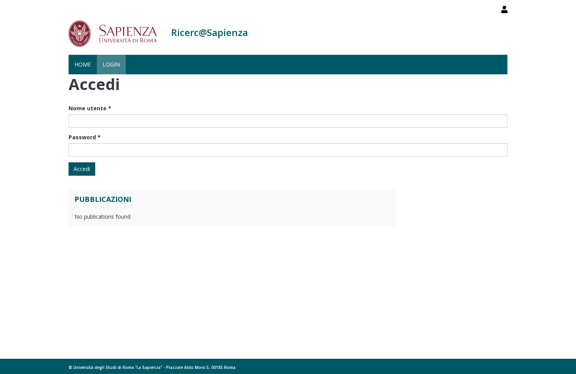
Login (111, 64)
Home (82, 64)
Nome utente (90, 108)
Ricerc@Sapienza (209, 32)
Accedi (82, 169)
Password (85, 137)
